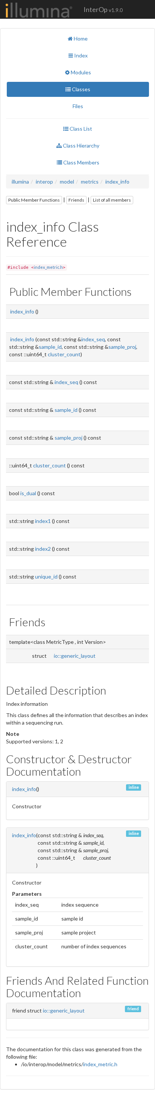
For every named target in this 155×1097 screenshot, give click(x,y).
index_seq (93, 339)
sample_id (50, 347)
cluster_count (64, 354)
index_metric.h (48, 267)
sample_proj (122, 347)
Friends (76, 200)
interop (44, 181)
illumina (20, 181)
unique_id (46, 576)
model (67, 181)
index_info (117, 181)
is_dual (28, 493)
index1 (43, 521)
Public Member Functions (34, 200)
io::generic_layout (75, 655)
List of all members (112, 200)
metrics (90, 181)
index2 (43, 548)
